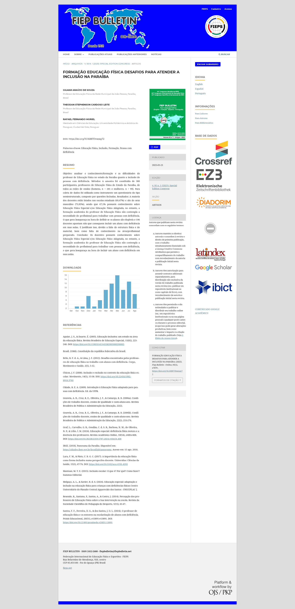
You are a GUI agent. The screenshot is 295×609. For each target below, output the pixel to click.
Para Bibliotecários (204, 122)
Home (66, 54)
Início (66, 63)
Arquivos (77, 63)
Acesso (228, 9)
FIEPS (205, 9)
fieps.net (67, 567)
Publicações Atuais (100, 54)
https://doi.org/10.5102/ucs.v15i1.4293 (108, 464)
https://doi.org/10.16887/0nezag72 (86, 139)
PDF (155, 147)
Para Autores (201, 118)
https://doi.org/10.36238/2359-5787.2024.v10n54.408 (94, 438)
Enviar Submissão (207, 64)
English (199, 84)
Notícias (156, 54)
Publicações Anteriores (132, 54)
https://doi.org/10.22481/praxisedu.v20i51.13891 (87, 522)
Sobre (78, 54)
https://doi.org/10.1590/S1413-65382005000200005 (98, 344)
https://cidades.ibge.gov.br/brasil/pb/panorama (87, 449)
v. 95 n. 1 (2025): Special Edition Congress (107, 63)
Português (200, 93)
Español (199, 88)
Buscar (225, 54)
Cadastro (216, 9)
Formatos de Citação (166, 380)
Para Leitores (201, 113)
